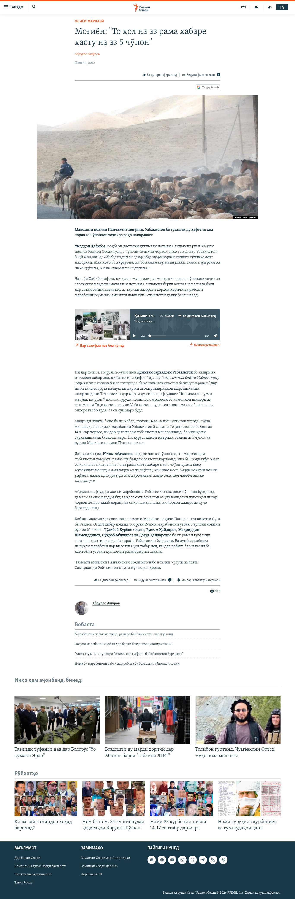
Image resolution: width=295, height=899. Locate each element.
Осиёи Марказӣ (89, 22)
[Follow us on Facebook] (162, 860)
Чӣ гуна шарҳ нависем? (32, 874)
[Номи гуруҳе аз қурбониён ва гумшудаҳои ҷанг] (249, 798)
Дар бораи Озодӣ (27, 858)
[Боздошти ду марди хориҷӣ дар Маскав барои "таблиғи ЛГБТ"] (147, 720)
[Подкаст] (223, 860)
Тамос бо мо (23, 882)
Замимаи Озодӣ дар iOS (99, 866)
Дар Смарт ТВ (91, 874)
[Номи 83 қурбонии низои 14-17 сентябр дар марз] (181, 798)
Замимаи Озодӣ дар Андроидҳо (105, 858)
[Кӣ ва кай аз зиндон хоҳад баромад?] (45, 798)
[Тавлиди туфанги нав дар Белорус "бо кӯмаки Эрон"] (57, 720)
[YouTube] (256, 7)
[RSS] (213, 860)
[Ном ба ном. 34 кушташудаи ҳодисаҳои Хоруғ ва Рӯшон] (113, 798)
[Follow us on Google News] (152, 860)
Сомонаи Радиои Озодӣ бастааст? (40, 866)
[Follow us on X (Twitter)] (193, 860)
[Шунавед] (269, 7)
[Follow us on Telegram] (203, 860)
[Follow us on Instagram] (182, 860)
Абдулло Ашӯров (87, 54)
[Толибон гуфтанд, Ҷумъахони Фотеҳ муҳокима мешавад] (238, 720)
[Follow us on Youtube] (172, 860)
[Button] (160, 75)
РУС (244, 7)
